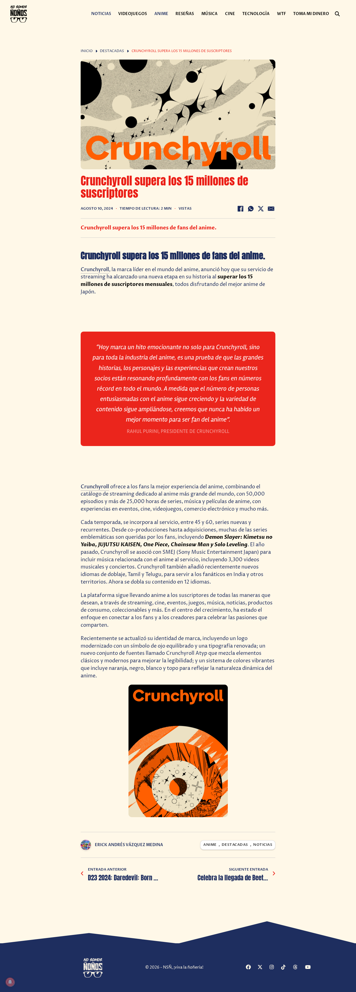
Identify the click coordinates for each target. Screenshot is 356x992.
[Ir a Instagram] (275, 967)
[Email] (271, 209)
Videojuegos (132, 13)
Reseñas (184, 13)
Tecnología (256, 13)
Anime (161, 13)
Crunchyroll (95, 269)
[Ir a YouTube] (310, 967)
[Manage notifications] (10, 982)
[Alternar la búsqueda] (337, 13)
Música (209, 13)
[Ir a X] (263, 967)
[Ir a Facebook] (251, 967)
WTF (281, 13)
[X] (261, 209)
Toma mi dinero (311, 13)
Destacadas (112, 51)
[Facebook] (240, 209)
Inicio (87, 51)
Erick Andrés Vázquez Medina (129, 845)
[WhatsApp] (250, 209)
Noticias (101, 13)
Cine (230, 13)
